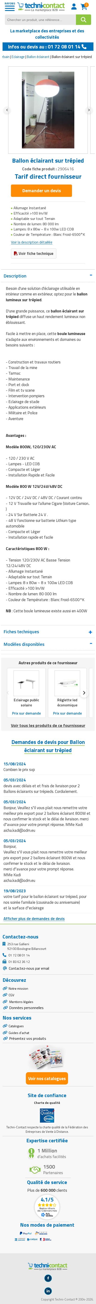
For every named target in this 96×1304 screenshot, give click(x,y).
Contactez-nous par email (28, 968)
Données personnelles (26, 1007)
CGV (11, 995)
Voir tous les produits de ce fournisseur (48, 725)
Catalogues (16, 1025)
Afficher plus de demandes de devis (34, 919)
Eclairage (18, 56)
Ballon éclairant (38, 56)
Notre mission (18, 988)
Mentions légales (21, 1001)
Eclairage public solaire (26, 702)
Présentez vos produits (27, 1038)
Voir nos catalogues (47, 1078)
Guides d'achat (19, 1032)
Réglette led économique (67, 702)
